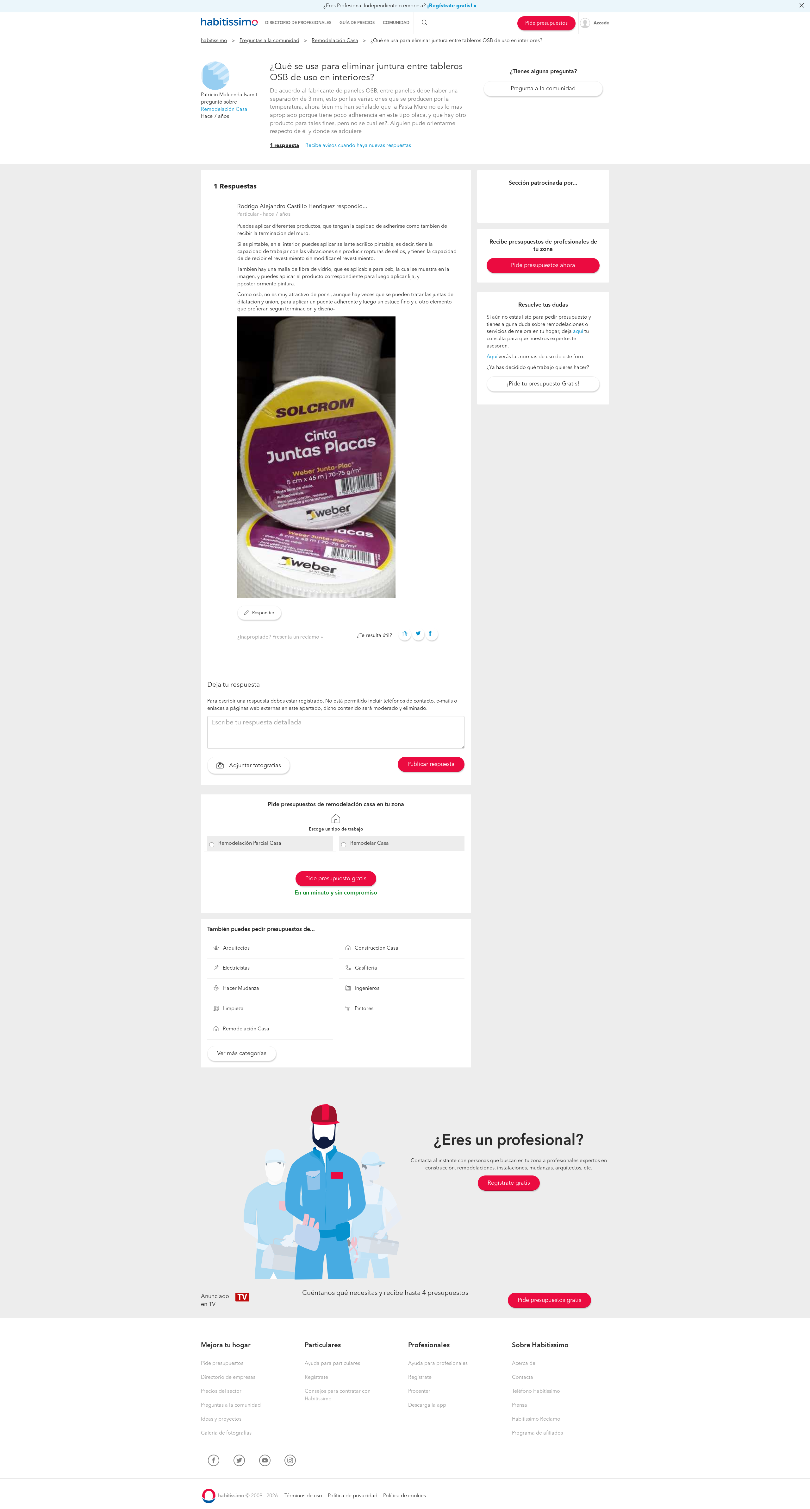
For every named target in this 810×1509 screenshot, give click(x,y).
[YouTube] (265, 1462)
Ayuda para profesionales (438, 1363)
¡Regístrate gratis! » (452, 6)
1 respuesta (284, 145)
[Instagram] (290, 1462)
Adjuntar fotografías (254, 765)
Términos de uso (303, 1496)
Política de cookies (404, 1496)
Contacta (522, 1377)
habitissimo (214, 40)
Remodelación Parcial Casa (249, 843)
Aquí (492, 357)
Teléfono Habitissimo (536, 1391)
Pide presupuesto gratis (335, 879)
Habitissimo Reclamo (536, 1419)
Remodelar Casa (369, 843)
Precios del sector (221, 1391)
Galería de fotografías (226, 1433)
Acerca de (523, 1363)
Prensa (519, 1405)
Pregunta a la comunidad (543, 89)
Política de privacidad (352, 1496)
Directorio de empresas (228, 1377)
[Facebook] (213, 1462)
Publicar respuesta (431, 764)
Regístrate (316, 1377)
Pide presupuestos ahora (543, 265)
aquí (578, 331)
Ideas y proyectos (221, 1419)
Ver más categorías (241, 1053)
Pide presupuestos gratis (549, 1300)
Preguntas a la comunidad (269, 40)
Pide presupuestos (546, 23)
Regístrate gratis (509, 1183)
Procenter (419, 1391)
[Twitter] (239, 1462)
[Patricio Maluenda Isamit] (215, 75)
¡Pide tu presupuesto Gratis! (543, 384)
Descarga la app (427, 1405)
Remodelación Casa (335, 40)
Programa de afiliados (537, 1433)
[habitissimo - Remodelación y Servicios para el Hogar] (229, 22)
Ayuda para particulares (332, 1363)
